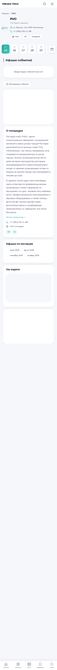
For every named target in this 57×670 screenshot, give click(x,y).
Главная (5, 13)
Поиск (52, 667)
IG (15, 232)
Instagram (36, 36)
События (18, 667)
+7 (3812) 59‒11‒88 (19, 222)
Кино (29, 667)
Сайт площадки (17, 226)
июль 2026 (14, 250)
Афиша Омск (10, 3)
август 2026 (29, 250)
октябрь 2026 (33, 255)
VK (25, 36)
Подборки (40, 667)
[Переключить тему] (52, 3)
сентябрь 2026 (16, 255)
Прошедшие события (18, 84)
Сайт (17, 36)
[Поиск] (45, 4)
